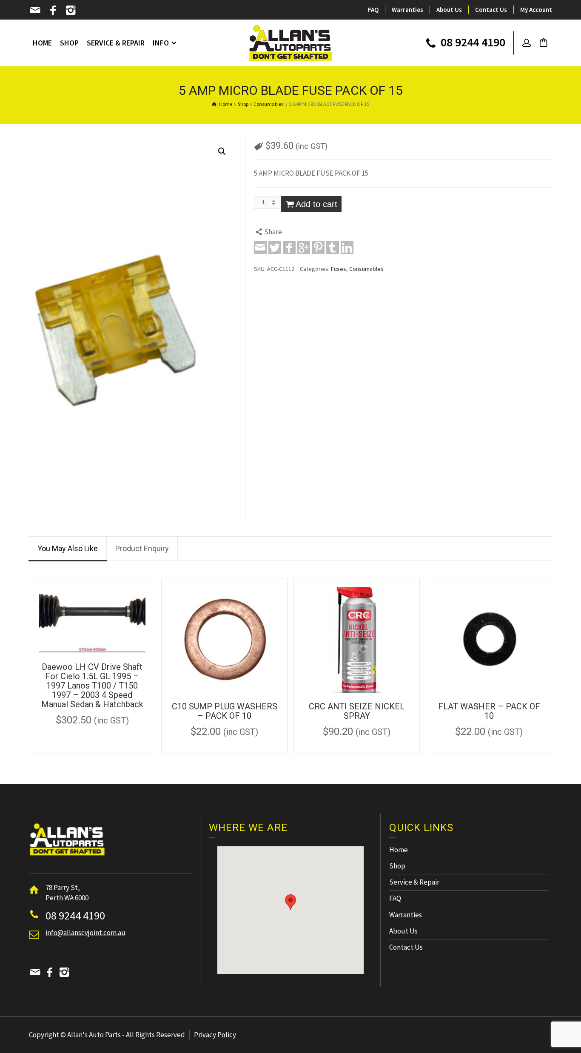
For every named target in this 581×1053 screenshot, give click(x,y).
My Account (536, 10)
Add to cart (316, 204)
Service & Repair (414, 882)
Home (398, 849)
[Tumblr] (332, 247)
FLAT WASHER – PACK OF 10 (489, 711)
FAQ (373, 10)
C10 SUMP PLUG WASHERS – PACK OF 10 (224, 711)
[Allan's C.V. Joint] (290, 42)
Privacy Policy (215, 1034)
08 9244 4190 (471, 43)
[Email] (36, 10)
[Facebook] (54, 10)
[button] (290, 902)
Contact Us (491, 10)
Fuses (338, 269)
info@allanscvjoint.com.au (85, 932)
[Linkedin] (347, 247)
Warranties (407, 10)
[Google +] (303, 247)
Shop (397, 866)
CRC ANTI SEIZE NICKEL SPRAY (356, 711)
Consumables (366, 269)
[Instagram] (71, 10)
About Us (449, 10)
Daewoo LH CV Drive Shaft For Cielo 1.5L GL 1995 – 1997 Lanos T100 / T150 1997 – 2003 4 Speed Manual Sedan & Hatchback (92, 685)
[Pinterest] (318, 247)
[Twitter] (274, 247)
